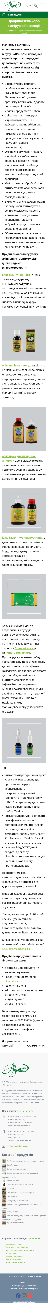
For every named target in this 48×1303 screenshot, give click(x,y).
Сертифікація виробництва (16, 1247)
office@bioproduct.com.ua (18, 1146)
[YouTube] (30, 1295)
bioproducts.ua (13, 981)
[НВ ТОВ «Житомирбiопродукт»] (12, 6)
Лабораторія (10, 1253)
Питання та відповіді (14, 1256)
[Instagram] (24, 1295)
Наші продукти (14, 14)
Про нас (23, 1282)
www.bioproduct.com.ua (16, 949)
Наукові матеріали (13, 1259)
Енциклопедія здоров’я (15, 1262)
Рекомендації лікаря (13, 1244)
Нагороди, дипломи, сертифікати (19, 1250)
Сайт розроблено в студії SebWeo (24, 1302)
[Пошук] (36, 5)
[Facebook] (18, 1295)
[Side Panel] (42, 6)
